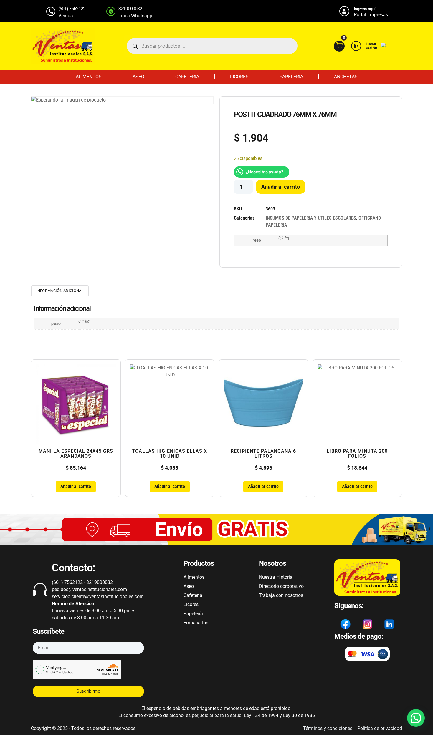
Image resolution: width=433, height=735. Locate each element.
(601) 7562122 (71, 8)
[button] (416, 718)
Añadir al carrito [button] (75, 486)
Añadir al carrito (280, 187)
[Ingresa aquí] (344, 11)
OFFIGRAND (369, 218)
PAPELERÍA (291, 76)
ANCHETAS (346, 76)
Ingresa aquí (365, 8)
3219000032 (130, 8)
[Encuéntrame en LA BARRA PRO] (383, 46)
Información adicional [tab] (60, 290)
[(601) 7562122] (50, 11)
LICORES (239, 76)
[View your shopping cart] (339, 46)
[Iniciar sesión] (356, 46)
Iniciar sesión (371, 45)
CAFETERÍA (187, 76)
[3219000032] (110, 11)
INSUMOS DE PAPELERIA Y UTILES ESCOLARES (311, 218)
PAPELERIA (276, 225)
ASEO (138, 76)
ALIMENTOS (89, 76)
